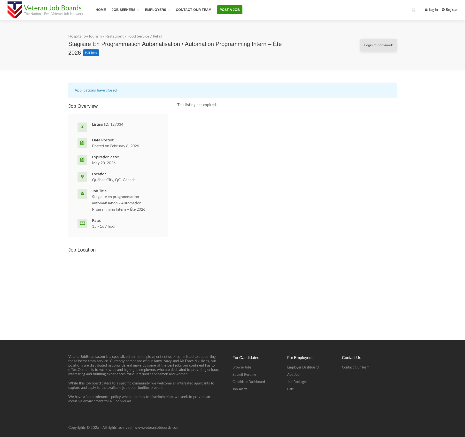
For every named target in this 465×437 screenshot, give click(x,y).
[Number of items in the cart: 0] (413, 10)
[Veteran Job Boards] (14, 16)
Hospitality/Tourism (85, 36)
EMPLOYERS (155, 10)
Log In (433, 10)
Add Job (293, 374)
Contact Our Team (193, 10)
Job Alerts (239, 389)
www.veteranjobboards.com (156, 427)
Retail (157, 36)
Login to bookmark (378, 45)
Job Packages (297, 382)
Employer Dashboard (303, 367)
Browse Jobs (241, 367)
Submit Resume (244, 374)
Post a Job (230, 10)
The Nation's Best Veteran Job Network (53, 14)
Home (101, 10)
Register (451, 10)
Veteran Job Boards (53, 8)
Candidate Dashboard (248, 382)
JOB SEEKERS (123, 10)
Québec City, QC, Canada (114, 180)
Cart (290, 389)
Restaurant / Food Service (127, 36)
